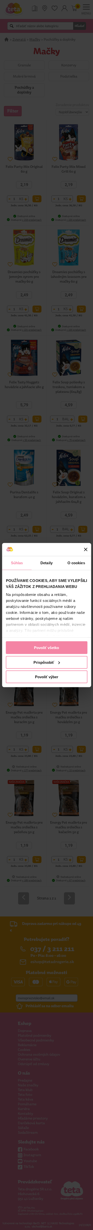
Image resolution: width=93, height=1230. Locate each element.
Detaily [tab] (46, 563)
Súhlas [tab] (17, 563)
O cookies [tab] (76, 563)
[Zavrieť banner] (85, 549)
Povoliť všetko (46, 648)
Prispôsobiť (43, 662)
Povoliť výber (46, 677)
